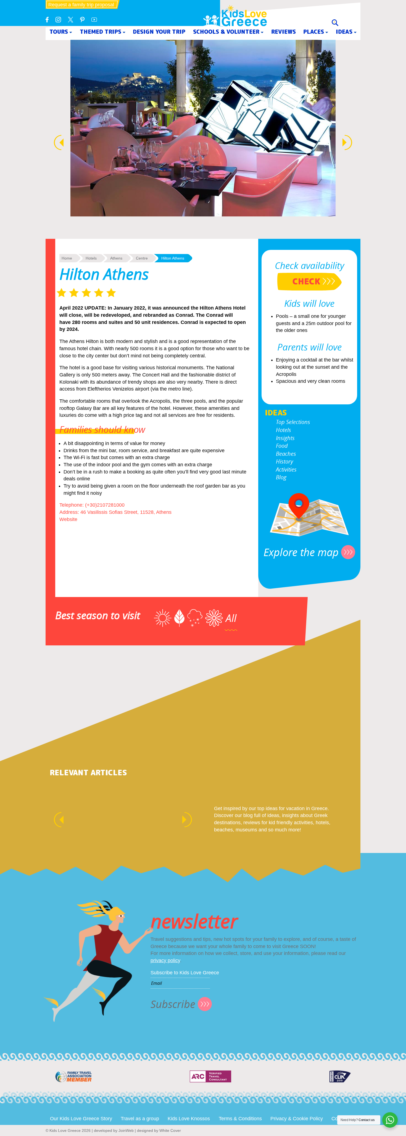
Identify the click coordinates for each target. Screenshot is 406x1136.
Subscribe (173, 1004)
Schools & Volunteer (226, 32)
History (284, 461)
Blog (281, 477)
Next (350, 142)
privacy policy (165, 960)
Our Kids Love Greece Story (81, 1118)
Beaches (286, 453)
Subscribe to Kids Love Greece (185, 972)
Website (68, 519)
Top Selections (293, 422)
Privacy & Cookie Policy (296, 1118)
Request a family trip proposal (81, 4)
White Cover (170, 1130)
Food (282, 445)
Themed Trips (100, 32)
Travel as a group (140, 1118)
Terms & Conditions (240, 1118)
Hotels (283, 430)
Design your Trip (159, 32)
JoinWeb (126, 1130)
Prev (56, 142)
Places (313, 32)
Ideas (344, 32)
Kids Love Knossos (189, 1118)
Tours (58, 32)
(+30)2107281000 (105, 505)
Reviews (283, 32)
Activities (286, 469)
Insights (285, 438)
